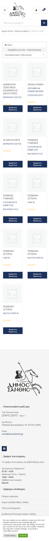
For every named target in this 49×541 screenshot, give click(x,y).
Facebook (4, 448)
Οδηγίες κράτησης (10, 496)
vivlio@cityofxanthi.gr (12, 433)
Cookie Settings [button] (10, 535)
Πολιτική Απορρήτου (11, 508)
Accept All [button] (23, 535)
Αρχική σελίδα (7, 31)
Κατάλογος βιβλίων (22, 31)
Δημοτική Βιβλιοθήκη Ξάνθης (15, 502)
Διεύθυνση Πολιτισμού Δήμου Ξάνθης (19, 514)
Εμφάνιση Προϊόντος (13, 108)
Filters (9, 45)
